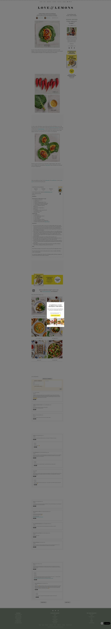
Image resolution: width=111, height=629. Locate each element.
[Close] (64, 302)
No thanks (55, 317)
